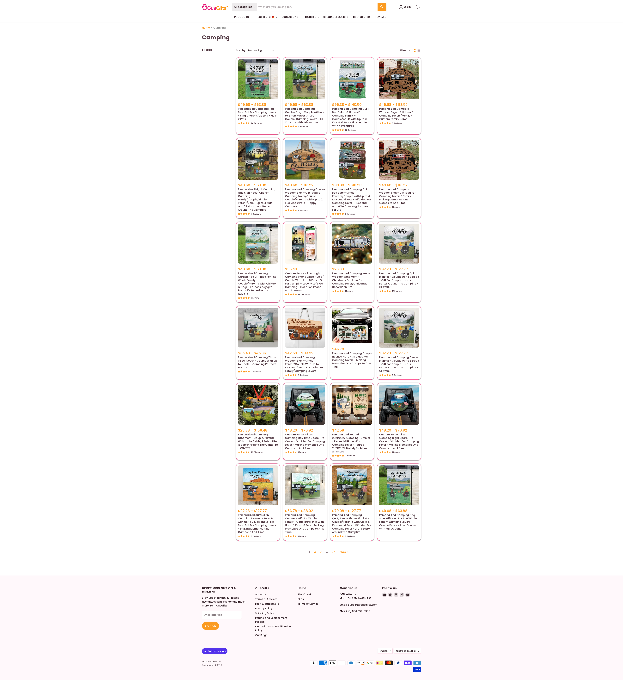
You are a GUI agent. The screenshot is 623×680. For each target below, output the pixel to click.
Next (343, 552)
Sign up (210, 626)
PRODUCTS (242, 17)
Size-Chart (304, 594)
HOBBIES (311, 17)
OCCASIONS (290, 17)
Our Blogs (261, 635)
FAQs (301, 599)
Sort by (240, 50)
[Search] (382, 7)
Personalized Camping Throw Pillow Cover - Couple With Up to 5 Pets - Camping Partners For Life (257, 362)
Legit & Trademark (267, 604)
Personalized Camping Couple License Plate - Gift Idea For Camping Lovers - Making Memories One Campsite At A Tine (352, 360)
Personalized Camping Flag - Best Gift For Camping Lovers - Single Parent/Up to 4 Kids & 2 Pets (257, 114)
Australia (406, 651)
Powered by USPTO (212, 665)
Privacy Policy (263, 608)
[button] (405, 7)
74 (334, 552)
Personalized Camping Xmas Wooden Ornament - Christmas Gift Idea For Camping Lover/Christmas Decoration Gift (351, 280)
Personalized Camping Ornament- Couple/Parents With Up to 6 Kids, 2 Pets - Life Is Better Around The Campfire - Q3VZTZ (258, 441)
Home (206, 27)
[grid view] (414, 50)
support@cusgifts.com (362, 604)
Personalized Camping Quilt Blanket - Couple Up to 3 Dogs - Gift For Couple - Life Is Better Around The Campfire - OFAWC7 (399, 280)
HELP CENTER (361, 17)
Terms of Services (266, 599)
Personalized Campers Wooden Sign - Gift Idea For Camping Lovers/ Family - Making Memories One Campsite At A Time (397, 196)
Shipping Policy (264, 613)
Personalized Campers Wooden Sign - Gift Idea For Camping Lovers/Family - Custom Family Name (397, 114)
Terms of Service (308, 604)
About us (261, 594)
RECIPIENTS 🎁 (265, 17)
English (383, 651)
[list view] (418, 50)
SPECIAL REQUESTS (335, 17)
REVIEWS (380, 17)
